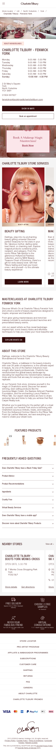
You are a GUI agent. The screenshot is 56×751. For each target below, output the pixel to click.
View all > (50, 544)
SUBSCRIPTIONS (28, 658)
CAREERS (28, 688)
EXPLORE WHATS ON (13, 340)
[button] (28, 468)
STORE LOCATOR (28, 641)
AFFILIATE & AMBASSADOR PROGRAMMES (28, 653)
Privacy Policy (10, 741)
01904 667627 (9, 95)
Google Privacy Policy (44, 746)
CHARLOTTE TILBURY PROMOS (28, 699)
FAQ (28, 682)
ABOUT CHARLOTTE (28, 693)
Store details (11, 587)
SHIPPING (28, 670)
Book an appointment (28, 116)
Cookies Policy (22, 741)
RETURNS (28, 676)
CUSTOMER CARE (28, 664)
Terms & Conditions (36, 741)
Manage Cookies (31, 743)
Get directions (28, 587)
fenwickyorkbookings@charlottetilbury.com (22, 99)
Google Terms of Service (27, 748)
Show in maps (28, 108)
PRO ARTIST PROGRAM (28, 647)
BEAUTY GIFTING (15, 231)
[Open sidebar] (3, 3)
